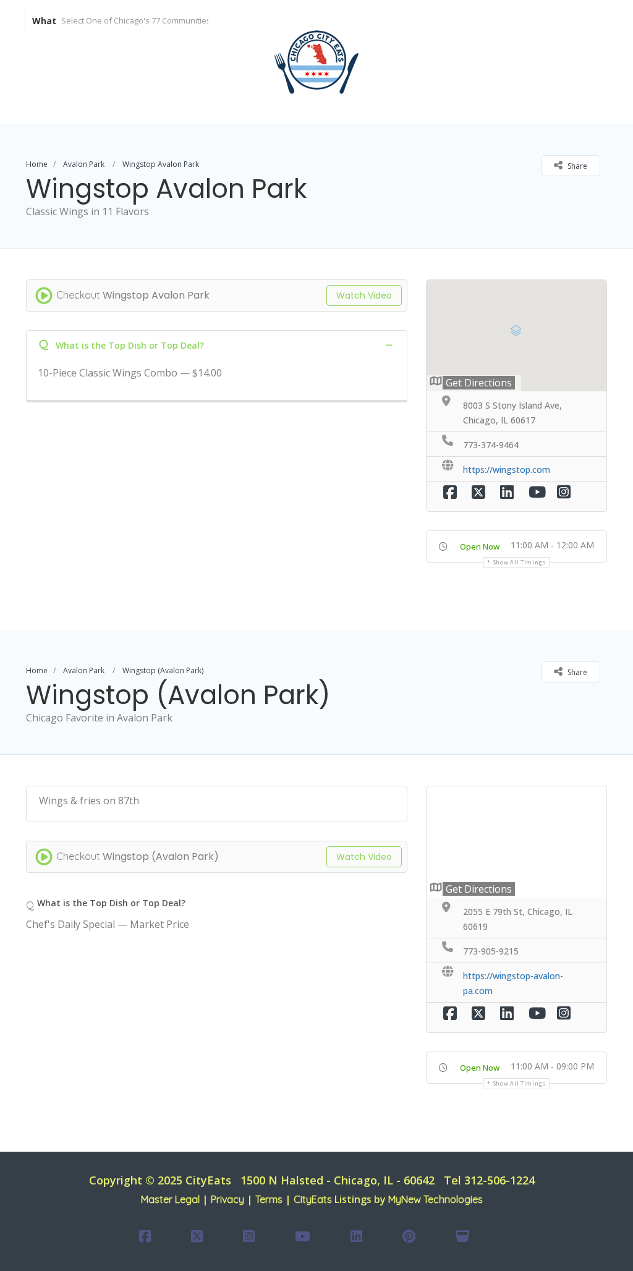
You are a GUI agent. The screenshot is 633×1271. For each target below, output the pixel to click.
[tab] (216, 345)
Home (37, 164)
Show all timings (519, 562)
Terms (269, 1199)
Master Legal (170, 1199)
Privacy (227, 1199)
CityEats (313, 1199)
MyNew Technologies (435, 1199)
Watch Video (364, 295)
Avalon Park (83, 164)
